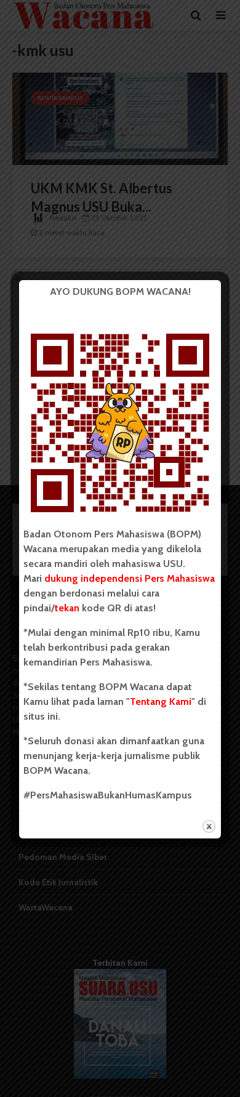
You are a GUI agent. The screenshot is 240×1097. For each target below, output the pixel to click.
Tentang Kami (160, 701)
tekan (67, 608)
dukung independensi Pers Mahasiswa (129, 578)
